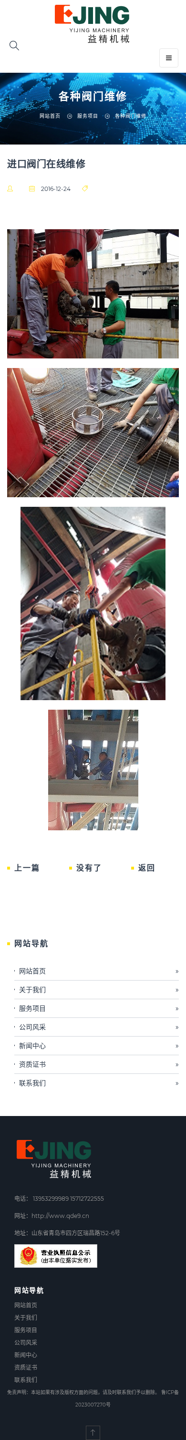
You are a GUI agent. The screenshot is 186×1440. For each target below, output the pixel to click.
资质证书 (99, 1064)
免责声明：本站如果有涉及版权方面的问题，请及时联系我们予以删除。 (83, 1392)
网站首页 (50, 116)
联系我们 (99, 1083)
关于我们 (99, 989)
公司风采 (99, 1027)
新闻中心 (99, 1045)
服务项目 (99, 1008)
